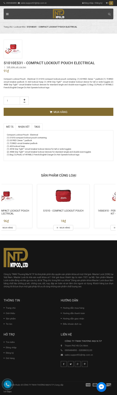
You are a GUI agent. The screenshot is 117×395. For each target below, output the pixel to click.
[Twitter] (71, 364)
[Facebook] (64, 364)
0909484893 (11, 3)
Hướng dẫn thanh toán (74, 313)
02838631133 (85, 350)
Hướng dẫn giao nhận (73, 318)
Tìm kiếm (10, 342)
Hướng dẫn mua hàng (73, 308)
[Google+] (78, 364)
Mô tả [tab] (9, 126)
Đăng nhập (88, 3)
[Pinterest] (85, 364)
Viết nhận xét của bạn (16, 67)
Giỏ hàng (10, 358)
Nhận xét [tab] (24, 126)
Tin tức (9, 324)
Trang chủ (11, 308)
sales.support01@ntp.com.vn (34, 3)
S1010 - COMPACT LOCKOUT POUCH (87, 210)
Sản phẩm (11, 318)
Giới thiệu (10, 313)
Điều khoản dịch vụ (72, 324)
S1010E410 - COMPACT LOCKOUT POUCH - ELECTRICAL (30, 212)
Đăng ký (98, 3)
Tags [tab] (37, 126)
